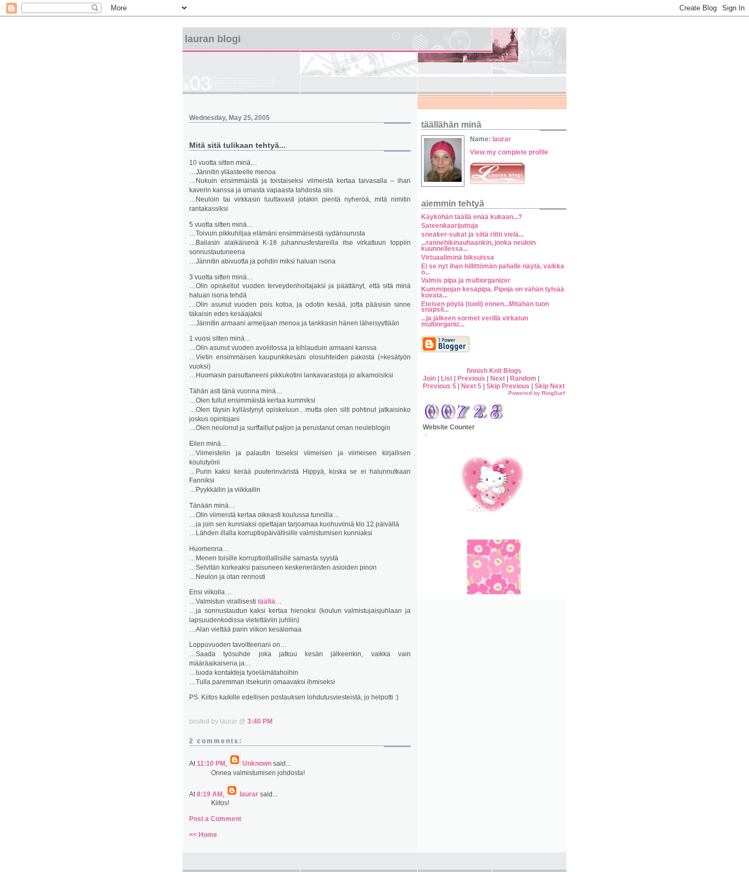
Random (523, 378)
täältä (266, 601)
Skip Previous (508, 386)
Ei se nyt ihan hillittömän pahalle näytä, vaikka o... (492, 269)
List (446, 378)
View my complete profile (509, 152)
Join (429, 378)
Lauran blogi (213, 38)
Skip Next (550, 386)
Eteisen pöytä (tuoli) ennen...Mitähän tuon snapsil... (485, 307)
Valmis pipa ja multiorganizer (465, 280)
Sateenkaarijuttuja (449, 226)
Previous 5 (439, 386)
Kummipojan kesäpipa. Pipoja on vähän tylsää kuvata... (492, 292)
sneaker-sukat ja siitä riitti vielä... (473, 234)
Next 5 (471, 386)
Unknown (256, 763)
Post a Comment (215, 819)
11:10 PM (211, 763)
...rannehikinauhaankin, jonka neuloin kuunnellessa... (478, 246)
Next (497, 378)
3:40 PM (260, 721)
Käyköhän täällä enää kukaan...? (471, 217)
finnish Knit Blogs (494, 371)
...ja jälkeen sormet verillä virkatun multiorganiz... (474, 321)
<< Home (203, 835)
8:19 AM (210, 794)
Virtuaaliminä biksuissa (457, 257)
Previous (471, 378)
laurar (249, 794)
